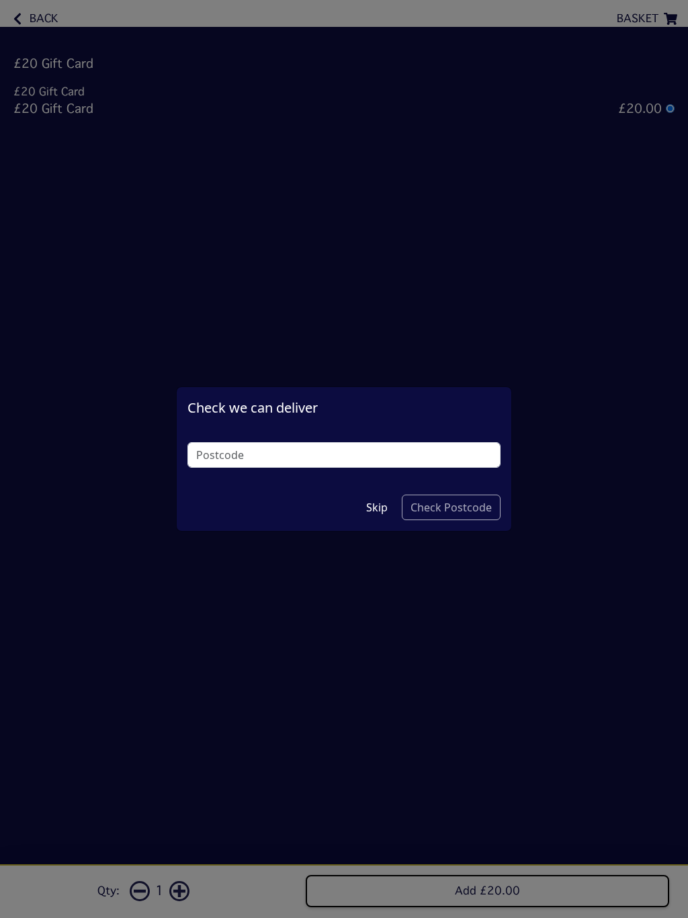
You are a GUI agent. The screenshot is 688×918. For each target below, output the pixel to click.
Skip (377, 507)
